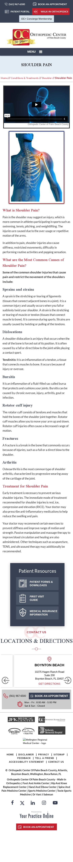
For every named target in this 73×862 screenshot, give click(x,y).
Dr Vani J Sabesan (43, 794)
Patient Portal (20, 11)
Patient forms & (41, 583)
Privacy (43, 754)
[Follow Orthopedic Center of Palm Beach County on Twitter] (22, 803)
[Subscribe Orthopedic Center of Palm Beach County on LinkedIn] (33, 803)
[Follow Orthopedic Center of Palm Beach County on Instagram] (44, 803)
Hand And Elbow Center (43, 786)
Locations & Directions (37, 641)
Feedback (24, 758)
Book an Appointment (52, 4)
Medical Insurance (43, 613)
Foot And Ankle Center (36, 783)
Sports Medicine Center (41, 790)
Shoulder (47, 77)
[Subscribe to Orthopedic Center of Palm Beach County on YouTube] (55, 803)
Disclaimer (26, 754)
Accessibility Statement (26, 762)
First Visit (37, 598)
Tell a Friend (44, 758)
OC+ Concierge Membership (36, 18)
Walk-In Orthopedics (54, 11)
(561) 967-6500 (17, 4)
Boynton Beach (49, 665)
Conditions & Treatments (25, 77)
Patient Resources (37, 571)
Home (4, 77)
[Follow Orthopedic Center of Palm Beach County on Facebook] (12, 803)
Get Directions (49, 683)
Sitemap (59, 754)
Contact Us (56, 762)
